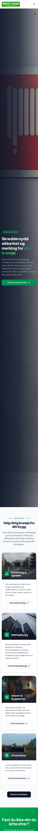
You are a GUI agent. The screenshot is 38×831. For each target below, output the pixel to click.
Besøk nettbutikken (19, 794)
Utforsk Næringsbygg (17, 666)
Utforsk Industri (17, 723)
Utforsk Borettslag (17, 603)
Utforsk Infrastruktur (17, 778)
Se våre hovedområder (17, 282)
